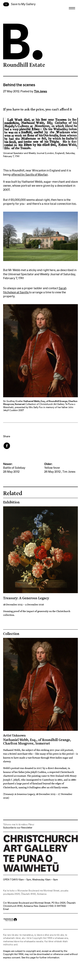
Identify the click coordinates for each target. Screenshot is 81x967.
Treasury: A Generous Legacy (26, 598)
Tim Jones (40, 91)
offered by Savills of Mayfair (29, 174)
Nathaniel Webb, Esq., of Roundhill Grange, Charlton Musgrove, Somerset (37, 739)
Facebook (7, 445)
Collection (11, 633)
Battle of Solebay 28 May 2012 (14, 467)
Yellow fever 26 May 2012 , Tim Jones (59, 467)
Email (6, 909)
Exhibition (11, 502)
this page (30, 957)
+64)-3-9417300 (57, 906)
